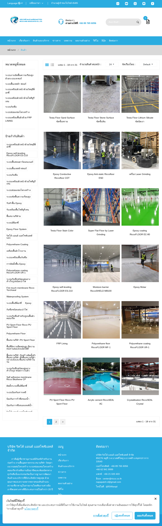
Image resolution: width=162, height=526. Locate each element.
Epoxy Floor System (16, 229)
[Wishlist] (52, 106)
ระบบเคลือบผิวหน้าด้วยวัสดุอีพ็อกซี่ (20, 91)
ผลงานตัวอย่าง (82, 40)
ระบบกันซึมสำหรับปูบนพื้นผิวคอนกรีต (20, 317)
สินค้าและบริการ (41, 40)
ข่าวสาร (57, 40)
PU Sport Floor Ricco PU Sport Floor (18, 325)
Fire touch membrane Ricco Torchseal (20, 289)
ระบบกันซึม (11, 106)
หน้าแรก (11, 40)
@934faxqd (111, 486)
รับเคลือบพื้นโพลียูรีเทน (17, 209)
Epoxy (28, 303)
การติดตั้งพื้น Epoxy (15, 264)
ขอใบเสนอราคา (65, 106)
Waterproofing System (17, 296)
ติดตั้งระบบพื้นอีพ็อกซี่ (16, 386)
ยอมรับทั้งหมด (145, 515)
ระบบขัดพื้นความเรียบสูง (18, 196)
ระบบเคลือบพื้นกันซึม (16, 257)
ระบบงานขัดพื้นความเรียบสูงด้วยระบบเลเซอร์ (19, 77)
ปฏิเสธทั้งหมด (122, 515)
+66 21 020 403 (112, 474)
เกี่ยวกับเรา (24, 40)
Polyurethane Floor (16, 333)
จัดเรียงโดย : (128, 64)
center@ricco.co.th (112, 478)
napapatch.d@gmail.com (108, 482)
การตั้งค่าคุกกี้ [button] (101, 515)
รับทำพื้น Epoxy (14, 203)
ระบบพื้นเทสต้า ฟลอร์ (15, 84)
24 (110, 64)
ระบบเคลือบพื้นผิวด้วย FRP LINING (18, 119)
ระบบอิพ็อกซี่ (12, 222)
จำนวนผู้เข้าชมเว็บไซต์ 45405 (64, 3)
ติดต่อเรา (113, 40)
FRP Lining (62, 343)
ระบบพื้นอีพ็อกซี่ (14, 303)
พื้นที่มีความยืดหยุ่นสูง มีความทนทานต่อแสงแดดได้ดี (20, 347)
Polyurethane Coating (17, 244)
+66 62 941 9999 (104, 469)
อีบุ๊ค (104, 40)
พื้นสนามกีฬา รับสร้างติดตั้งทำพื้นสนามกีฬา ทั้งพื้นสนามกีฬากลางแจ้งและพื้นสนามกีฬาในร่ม (21, 358)
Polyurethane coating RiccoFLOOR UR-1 (17, 271)
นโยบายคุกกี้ (31, 508)
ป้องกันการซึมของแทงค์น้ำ (19, 405)
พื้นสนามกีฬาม (13, 216)
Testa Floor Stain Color (61, 230)
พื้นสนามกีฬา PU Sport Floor (20, 340)
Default (147, 64)
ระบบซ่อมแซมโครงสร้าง (17, 112)
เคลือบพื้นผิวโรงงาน (16, 251)
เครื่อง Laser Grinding (139, 174)
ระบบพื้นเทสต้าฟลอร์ (16, 168)
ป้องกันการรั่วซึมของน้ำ (17, 399)
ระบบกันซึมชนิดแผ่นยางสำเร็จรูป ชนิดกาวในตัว (18, 369)
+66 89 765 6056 (87, 23)
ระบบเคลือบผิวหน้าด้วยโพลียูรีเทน (19, 100)
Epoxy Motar (140, 287)
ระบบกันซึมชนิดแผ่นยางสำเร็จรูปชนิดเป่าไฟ (18, 280)
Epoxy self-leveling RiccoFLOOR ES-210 (17, 154)
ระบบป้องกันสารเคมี (16, 392)
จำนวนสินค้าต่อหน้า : (90, 64)
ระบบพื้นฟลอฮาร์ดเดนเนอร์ (19, 162)
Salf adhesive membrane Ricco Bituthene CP (18, 378)
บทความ (68, 40)
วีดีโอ (95, 40)
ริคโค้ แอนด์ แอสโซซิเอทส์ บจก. (19, 236)
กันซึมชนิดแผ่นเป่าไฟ (16, 309)
